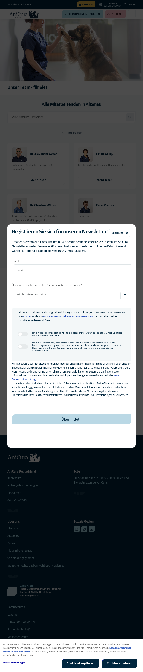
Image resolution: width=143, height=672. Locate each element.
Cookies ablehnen (119, 663)
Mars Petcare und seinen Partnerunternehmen (68, 316)
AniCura (27, 316)
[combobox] (71, 294)
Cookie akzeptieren (81, 663)
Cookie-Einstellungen (14, 663)
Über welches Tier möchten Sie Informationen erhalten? (47, 285)
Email (15, 261)
